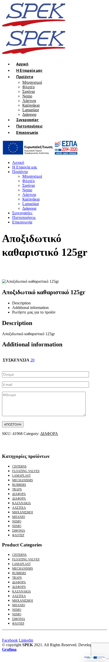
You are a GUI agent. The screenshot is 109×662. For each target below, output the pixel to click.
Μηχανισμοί (32, 82)
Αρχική (22, 64)
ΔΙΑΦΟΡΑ (49, 433)
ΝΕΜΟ (16, 521)
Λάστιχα (29, 100)
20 (32, 360)
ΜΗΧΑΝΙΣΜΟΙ (22, 512)
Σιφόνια (28, 91)
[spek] (40, 154)
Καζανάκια (31, 105)
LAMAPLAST (21, 475)
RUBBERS (19, 485)
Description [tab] (21, 303)
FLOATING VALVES (26, 471)
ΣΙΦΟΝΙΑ (18, 530)
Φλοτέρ (28, 87)
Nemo (27, 96)
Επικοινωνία (27, 132)
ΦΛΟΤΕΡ (18, 535)
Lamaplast (30, 110)
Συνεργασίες (27, 120)
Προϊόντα (24, 77)
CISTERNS (19, 466)
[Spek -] (37, 27)
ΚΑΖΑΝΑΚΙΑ (21, 503)
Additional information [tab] (30, 307)
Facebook (10, 640)
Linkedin (26, 640)
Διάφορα (29, 208)
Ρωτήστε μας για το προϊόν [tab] (34, 312)
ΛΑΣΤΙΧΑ (19, 508)
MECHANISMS (22, 480)
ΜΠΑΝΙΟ (18, 517)
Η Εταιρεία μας (29, 70)
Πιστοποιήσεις (29, 126)
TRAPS (17, 489)
